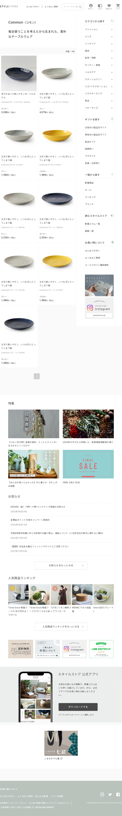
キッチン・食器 (92, 65)
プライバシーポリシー (19, 803)
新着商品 (89, 183)
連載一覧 (89, 231)
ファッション (91, 29)
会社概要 (27, 807)
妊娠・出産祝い (92, 163)
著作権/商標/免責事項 (44, 807)
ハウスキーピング (93, 93)
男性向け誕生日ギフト (96, 134)
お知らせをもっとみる (61, 565)
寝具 (87, 51)
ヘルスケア (90, 72)
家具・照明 (90, 58)
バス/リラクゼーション (96, 86)
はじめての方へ (33, 7)
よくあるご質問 (51, 7)
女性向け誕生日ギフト (96, 127)
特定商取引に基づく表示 (11, 807)
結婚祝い (89, 149)
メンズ (88, 36)
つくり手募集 (56, 796)
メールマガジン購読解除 (97, 265)
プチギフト (90, 156)
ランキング (90, 197)
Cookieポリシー (64, 803)
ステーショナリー (93, 79)
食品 (87, 100)
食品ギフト (90, 142)
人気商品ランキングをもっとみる (61, 626)
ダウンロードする (78, 706)
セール (88, 190)
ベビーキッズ (91, 108)
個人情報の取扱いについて (44, 803)
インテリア (90, 44)
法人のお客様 (41, 796)
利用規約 (3, 803)
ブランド (89, 204)
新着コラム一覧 (92, 224)
